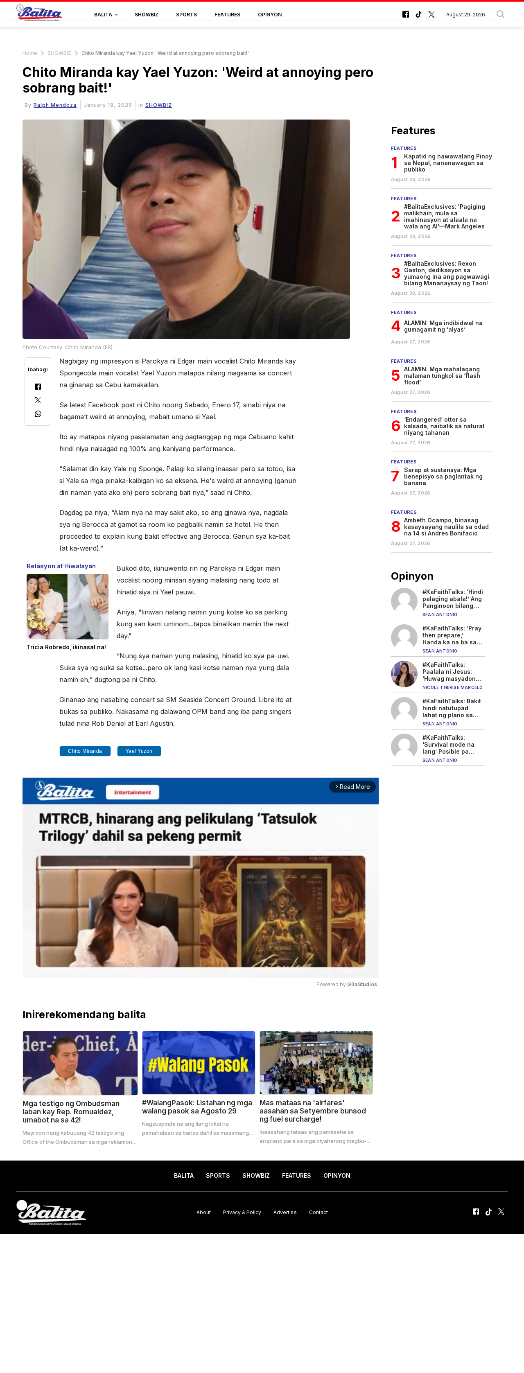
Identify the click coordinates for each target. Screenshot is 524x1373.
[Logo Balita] (39, 15)
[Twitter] (38, 400)
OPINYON (270, 14)
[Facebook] (38, 387)
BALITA (103, 14)
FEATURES (227, 14)
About (203, 1212)
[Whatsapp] (38, 414)
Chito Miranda (85, 751)
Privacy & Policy (242, 1212)
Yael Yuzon (139, 751)
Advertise (285, 1212)
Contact (318, 1212)
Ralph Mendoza (55, 105)
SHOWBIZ (146, 14)
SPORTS (186, 14)
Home (30, 53)
